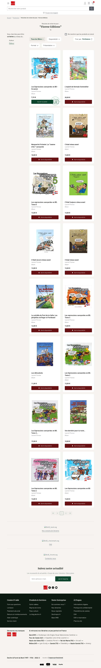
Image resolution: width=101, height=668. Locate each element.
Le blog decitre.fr (35, 614)
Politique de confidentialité (83, 608)
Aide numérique (12, 618)
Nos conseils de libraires (50, 531)
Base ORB (54, 618)
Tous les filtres (36, 39)
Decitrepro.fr (56, 614)
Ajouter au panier (42, 102)
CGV (75, 614)
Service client (11, 621)
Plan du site (78, 621)
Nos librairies (56, 608)
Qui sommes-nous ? (58, 604)
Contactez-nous (50, 558)
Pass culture (33, 611)
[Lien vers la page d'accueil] (13, 3)
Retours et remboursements (17, 614)
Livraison (10, 608)
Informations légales (81, 604)
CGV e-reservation (80, 618)
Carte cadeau (33, 604)
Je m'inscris (63, 579)
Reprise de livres (35, 608)
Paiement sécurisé (13, 611)
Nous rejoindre (56, 611)
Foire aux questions (14, 604)
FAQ (50, 544)
